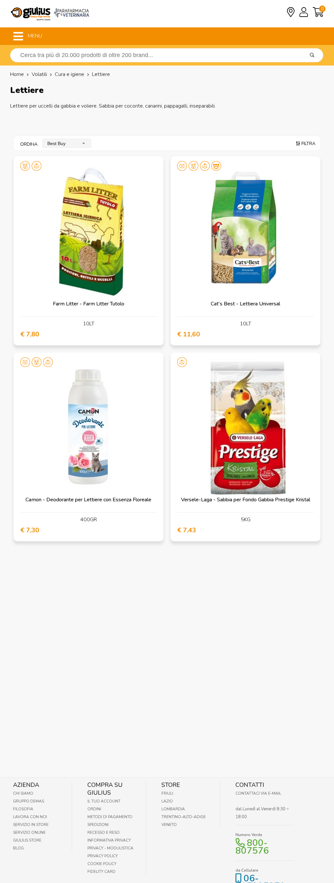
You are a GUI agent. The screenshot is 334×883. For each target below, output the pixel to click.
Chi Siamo (23, 793)
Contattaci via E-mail (258, 793)
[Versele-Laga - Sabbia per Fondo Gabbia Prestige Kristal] (245, 427)
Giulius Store (27, 840)
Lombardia (173, 809)
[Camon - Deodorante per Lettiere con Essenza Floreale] (88, 427)
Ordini (94, 809)
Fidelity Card (101, 871)
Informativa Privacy (109, 840)
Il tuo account (103, 801)
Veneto (169, 824)
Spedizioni (98, 824)
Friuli (167, 793)
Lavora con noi (30, 816)
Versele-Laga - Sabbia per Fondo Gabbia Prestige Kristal (245, 499)
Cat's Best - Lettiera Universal (245, 303)
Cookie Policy (101, 863)
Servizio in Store (31, 824)
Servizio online (29, 832)
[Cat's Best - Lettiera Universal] (245, 231)
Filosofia (23, 809)
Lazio (167, 801)
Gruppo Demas (28, 801)
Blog (18, 848)
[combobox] (66, 143)
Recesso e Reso (103, 832)
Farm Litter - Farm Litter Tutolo (88, 303)
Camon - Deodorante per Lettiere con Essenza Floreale (88, 499)
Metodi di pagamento (109, 816)
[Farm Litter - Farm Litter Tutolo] (88, 231)
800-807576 (252, 847)
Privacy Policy (102, 856)
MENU (34, 35)
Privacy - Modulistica (110, 848)
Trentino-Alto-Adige (183, 816)
